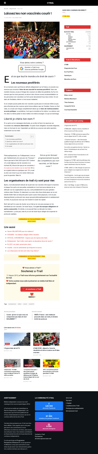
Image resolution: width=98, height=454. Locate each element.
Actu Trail (19, 9)
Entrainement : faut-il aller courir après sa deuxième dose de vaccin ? (30, 241)
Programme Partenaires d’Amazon (14, 441)
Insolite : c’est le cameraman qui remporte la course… (24, 248)
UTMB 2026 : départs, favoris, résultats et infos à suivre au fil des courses (46, 350)
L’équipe (68, 403)
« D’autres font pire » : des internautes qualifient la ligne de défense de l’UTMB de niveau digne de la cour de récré (31, 374)
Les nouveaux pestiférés (14, 139)
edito (19, 304)
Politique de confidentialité (74, 408)
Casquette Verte (69, 106)
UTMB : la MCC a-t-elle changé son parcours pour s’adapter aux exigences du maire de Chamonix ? (77, 170)
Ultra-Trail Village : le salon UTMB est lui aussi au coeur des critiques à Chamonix (76, 186)
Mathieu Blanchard (70, 99)
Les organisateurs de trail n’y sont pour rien (19, 144)
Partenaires (38, 436)
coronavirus (12, 304)
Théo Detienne (69, 102)
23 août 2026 (27, 381)
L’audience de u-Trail (72, 406)
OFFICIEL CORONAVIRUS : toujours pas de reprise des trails (27, 238)
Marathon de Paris (70, 79)
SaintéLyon (67, 76)
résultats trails (72, 39)
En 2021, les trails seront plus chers (19, 244)
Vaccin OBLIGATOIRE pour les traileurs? (20, 231)
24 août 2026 (8, 351)
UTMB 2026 (66, 16)
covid (25, 304)
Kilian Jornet (68, 95)
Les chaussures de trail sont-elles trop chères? (23, 251)
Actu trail (69, 398)
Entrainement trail (72, 411)
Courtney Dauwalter (70, 110)
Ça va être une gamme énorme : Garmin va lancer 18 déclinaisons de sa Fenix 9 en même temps (76, 149)
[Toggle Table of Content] (31, 136)
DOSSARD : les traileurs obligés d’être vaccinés (23, 235)
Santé (69, 43)
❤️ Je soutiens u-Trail (32, 289)
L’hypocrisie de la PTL (12, 348)
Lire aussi (9, 146)
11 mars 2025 (7, 18)
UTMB (66, 65)
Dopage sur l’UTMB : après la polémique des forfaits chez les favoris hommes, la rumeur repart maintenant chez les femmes (77, 162)
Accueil (6, 9)
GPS (67, 49)
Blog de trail (13, 9)
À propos (69, 401)
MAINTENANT (31, 220)
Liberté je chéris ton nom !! (14, 142)
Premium (70, 40)
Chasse (70, 38)
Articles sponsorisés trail (43, 439)
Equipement (68, 46)
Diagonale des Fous (70, 68)
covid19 (31, 304)
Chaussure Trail (70, 48)
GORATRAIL (70, 37)
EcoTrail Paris (68, 72)
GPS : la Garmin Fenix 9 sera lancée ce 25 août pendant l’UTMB (50, 371)
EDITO (7, 344)
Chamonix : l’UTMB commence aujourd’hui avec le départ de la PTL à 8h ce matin (12, 372)
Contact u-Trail (40, 434)
